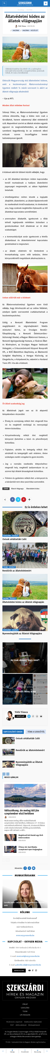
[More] (29, 499)
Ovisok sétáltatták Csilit (14, 539)
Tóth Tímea (21, 712)
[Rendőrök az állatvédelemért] (25, 555)
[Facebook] (12, 499)
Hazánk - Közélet (30, 30)
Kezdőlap (21, 10)
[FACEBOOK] (33, 970)
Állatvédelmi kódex (32, 489)
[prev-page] (3, 774)
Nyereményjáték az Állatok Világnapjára (22, 633)
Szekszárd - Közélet (10, 536)
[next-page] (7, 859)
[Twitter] (18, 499)
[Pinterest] (23, 499)
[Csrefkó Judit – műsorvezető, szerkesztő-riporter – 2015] (25, 894)
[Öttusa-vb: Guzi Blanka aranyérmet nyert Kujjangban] (10, 849)
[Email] (29, 716)
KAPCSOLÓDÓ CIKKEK (13, 732)
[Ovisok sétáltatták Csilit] (25, 524)
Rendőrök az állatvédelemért (16, 570)
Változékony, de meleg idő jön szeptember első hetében (21, 812)
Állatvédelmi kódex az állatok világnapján (23, 602)
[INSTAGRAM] (36, 970)
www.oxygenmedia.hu (25, 935)
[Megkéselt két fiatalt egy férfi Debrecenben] (10, 837)
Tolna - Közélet (9, 567)
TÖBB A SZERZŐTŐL (36, 732)
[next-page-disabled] (7, 774)
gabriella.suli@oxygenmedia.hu (28, 965)
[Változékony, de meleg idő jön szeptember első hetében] (25, 795)
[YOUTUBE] (29, 970)
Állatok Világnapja (17, 489)
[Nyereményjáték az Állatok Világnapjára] (25, 618)
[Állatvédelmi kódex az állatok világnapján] (25, 587)
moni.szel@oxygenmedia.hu (28, 956)
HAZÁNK (29, 10)
